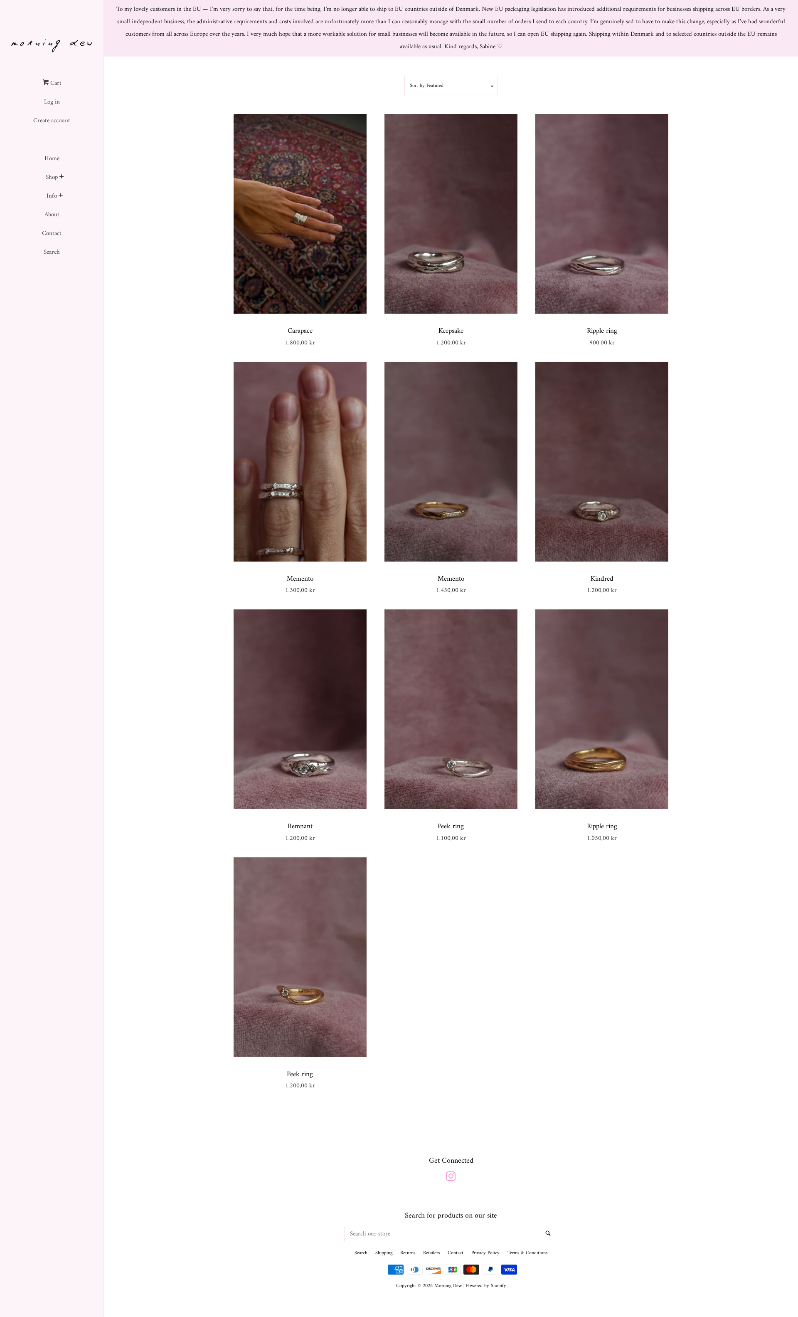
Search (52, 252)
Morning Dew (448, 1286)
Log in (52, 102)
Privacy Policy (485, 1253)
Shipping (383, 1253)
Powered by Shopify (486, 1286)
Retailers (431, 1253)
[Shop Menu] (62, 178)
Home (51, 158)
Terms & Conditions (527, 1253)
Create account (51, 120)
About (51, 214)
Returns (407, 1253)
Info (52, 196)
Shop (52, 177)
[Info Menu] (61, 196)
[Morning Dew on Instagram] (451, 1178)
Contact (52, 233)
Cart (55, 83)
